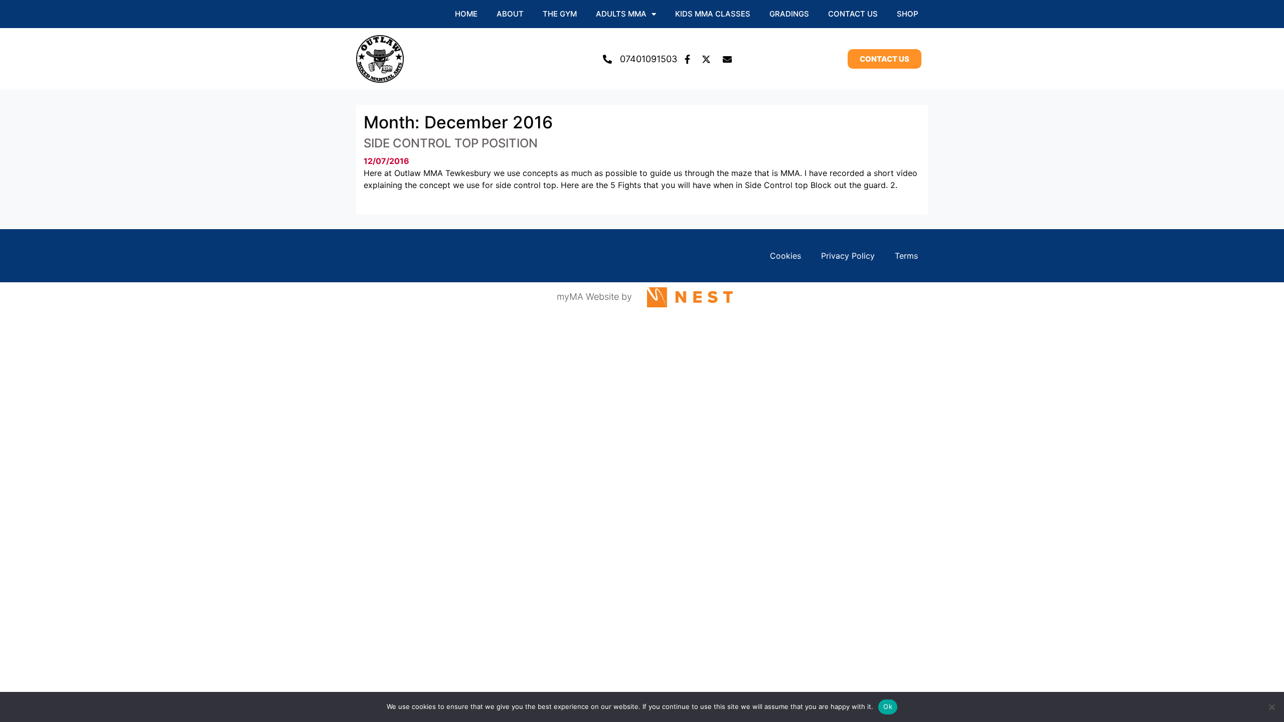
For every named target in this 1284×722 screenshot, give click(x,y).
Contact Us (853, 14)
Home (466, 14)
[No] (1271, 707)
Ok (887, 706)
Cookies (785, 256)
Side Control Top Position (451, 143)
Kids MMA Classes (712, 14)
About (510, 14)
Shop (907, 14)
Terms (906, 256)
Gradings (789, 14)
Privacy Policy (848, 256)
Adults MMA (621, 14)
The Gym (560, 14)
